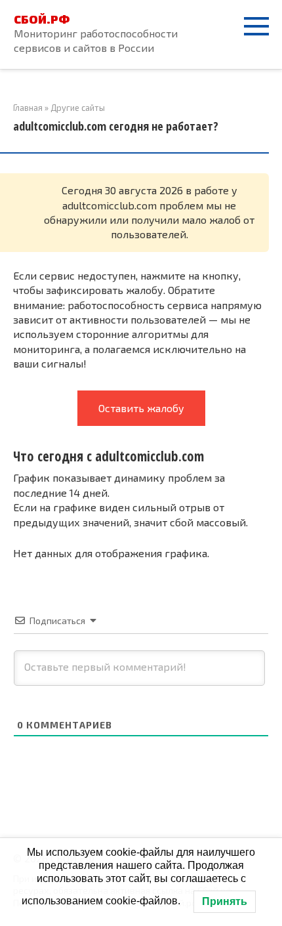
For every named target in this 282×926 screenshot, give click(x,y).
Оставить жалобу (141, 408)
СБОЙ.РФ (42, 19)
